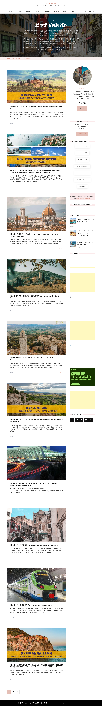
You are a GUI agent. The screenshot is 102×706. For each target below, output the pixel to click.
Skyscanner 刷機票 (82, 146)
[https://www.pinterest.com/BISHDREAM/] (90, 420)
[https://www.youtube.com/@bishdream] (81, 420)
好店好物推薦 (47, 11)
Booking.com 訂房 (82, 152)
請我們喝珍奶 (82, 186)
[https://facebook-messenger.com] (86, 420)
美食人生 (37, 11)
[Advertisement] (82, 282)
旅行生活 (11, 11)
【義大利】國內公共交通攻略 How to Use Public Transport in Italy (31, 605)
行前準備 (20, 11)
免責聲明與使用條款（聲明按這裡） (83, 198)
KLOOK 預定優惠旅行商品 (82, 166)
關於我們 (65, 11)
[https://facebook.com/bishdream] (72, 420)
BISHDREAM (51, 3)
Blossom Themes (68, 703)
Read (60, 123)
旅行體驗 (28, 11)
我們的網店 (73, 11)
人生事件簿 (56, 11)
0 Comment (12, 124)
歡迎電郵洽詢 (82, 133)
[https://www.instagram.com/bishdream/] (77, 420)
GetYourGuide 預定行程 (82, 179)
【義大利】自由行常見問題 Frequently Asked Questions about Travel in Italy (35, 545)
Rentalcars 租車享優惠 (82, 173)
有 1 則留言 (12, 618)
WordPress (81, 703)
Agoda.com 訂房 (82, 159)
